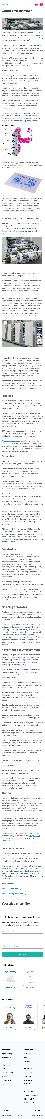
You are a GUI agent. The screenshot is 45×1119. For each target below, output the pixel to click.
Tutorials (27, 1054)
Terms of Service (6, 1115)
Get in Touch (29, 1084)
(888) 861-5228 (29, 1103)
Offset (4, 1061)
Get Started (22, 954)
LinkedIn (26, 873)
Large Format (6, 1057)
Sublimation (6, 1069)
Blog (25, 1057)
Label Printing (6, 1065)
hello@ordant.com (31, 1095)
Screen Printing (7, 1073)
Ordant (17, 873)
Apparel (4, 1076)
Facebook (35, 873)
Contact (27, 1061)
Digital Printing (7, 1054)
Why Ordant (28, 1073)
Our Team (28, 1080)
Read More (10, 987)
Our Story (27, 1076)
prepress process (12, 441)
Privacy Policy (20, 1115)
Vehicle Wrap (6, 1080)
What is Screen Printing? (12, 888)
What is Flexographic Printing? (14, 893)
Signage (5, 1084)
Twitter (5, 876)
